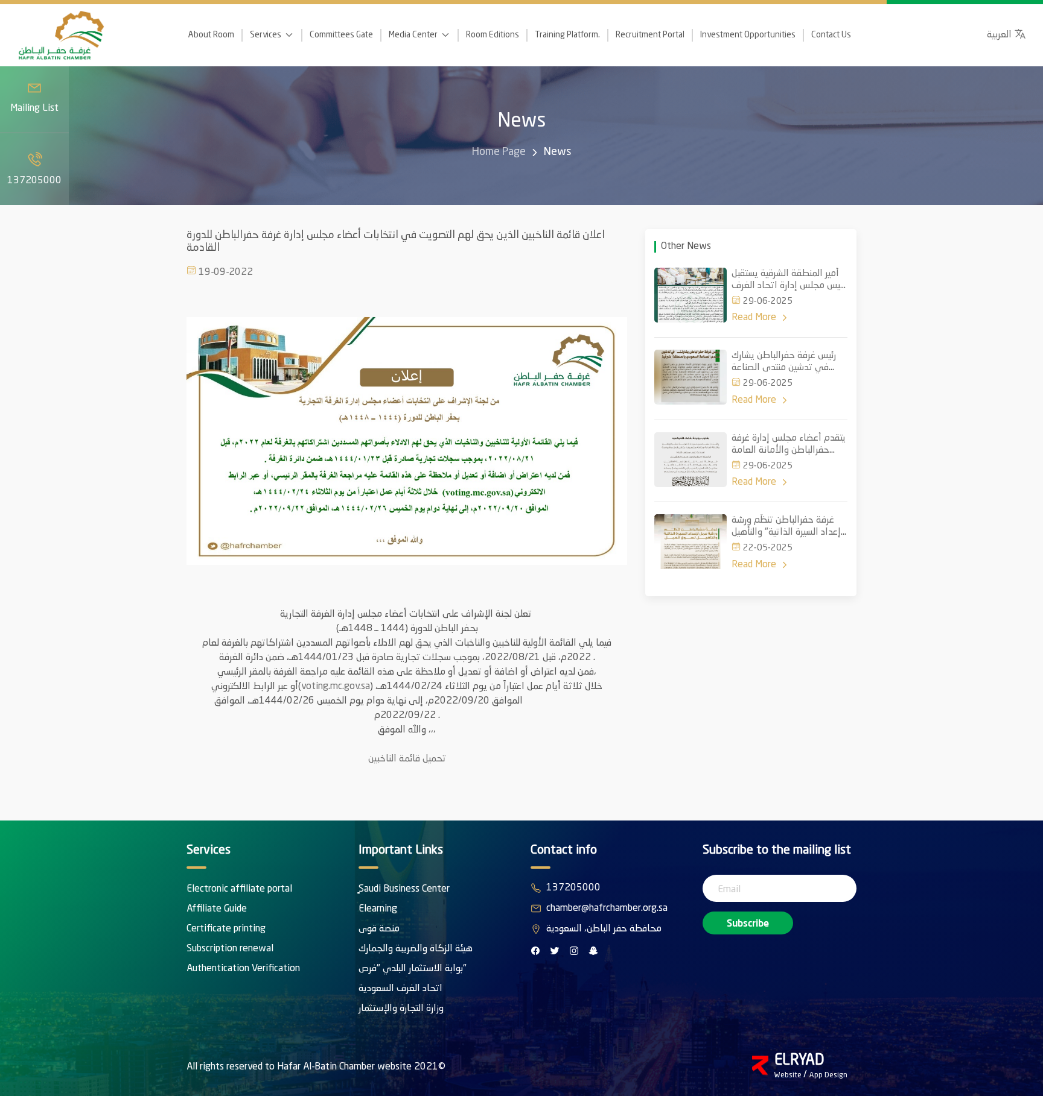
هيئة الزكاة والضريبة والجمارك (416, 949)
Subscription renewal (230, 949)
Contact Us (831, 35)
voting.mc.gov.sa (335, 686)
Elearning (378, 909)
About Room (211, 35)
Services (265, 35)
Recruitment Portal (650, 35)
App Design (828, 1075)
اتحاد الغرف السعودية (400, 989)
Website (788, 1075)
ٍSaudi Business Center (404, 889)
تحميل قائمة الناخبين (407, 759)
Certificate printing (226, 929)
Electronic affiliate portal (239, 889)
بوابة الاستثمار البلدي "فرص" (413, 969)
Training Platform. (567, 35)
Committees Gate (341, 35)
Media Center (413, 35)
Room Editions (492, 35)
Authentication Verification (243, 969)
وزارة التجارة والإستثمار (401, 1008)
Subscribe (748, 922)
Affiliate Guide (217, 909)
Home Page (499, 151)
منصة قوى (379, 929)
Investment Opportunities (748, 35)
